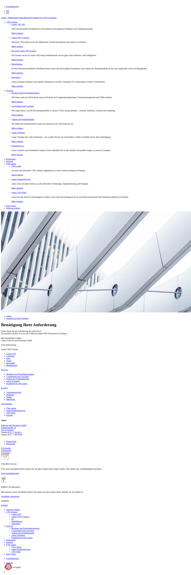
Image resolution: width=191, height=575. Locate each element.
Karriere (9, 161)
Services (9, 91)
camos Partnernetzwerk (21, 179)
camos (8, 316)
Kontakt (9, 563)
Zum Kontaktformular (10, 473)
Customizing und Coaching (22, 106)
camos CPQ (16, 514)
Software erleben (13, 208)
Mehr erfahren (17, 33)
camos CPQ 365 (18, 24)
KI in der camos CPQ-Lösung (23, 51)
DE (7, 11)
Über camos (11, 164)
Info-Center (11, 206)
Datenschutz (11, 441)
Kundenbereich (12, 6)
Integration (15, 77)
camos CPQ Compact (20, 38)
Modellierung (16, 64)
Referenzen (11, 159)
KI (12, 519)
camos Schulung (18, 133)
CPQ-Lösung (11, 22)
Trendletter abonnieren (10, 496)
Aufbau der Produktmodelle (22, 119)
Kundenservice (17, 146)
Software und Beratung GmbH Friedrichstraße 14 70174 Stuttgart (13, 427)
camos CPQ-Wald (18, 192)
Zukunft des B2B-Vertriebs (17, 318)
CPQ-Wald (16, 552)
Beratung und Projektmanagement (25, 93)
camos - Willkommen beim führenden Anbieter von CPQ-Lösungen (29, 18)
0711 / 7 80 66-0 (14, 432)
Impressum (10, 444)
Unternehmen (6, 404)
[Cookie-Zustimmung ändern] (8, 567)
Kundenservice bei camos (21, 538)
